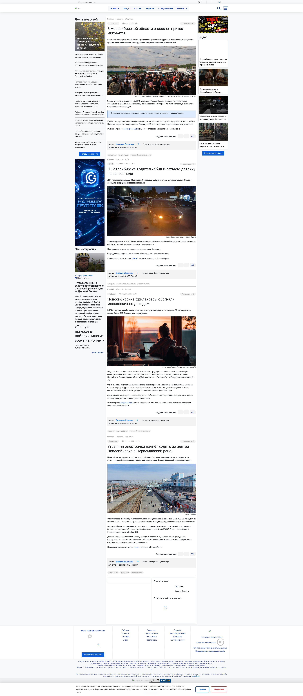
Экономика (152, 636)
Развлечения (151, 640)
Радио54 (149, 8)
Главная (110, 19)
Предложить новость (86, 2)
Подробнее (219, 689)
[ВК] (180, 136)
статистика (123, 155)
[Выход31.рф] (213, 24)
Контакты (182, 8)
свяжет (137, 547)
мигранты (112, 155)
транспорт (124, 572)
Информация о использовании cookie (210, 651)
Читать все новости (89, 154)
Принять (202, 689)
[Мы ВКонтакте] (90, 202)
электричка (113, 572)
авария (111, 284)
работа (124, 431)
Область (125, 636)
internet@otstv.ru (182, 591)
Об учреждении (178, 640)
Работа (128, 289)
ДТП (127, 159)
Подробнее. (195, 676)
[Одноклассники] (186, 136)
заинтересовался (131, 129)
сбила (134, 258)
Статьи (137, 8)
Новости (114, 8)
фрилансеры (113, 431)
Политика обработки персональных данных (210, 648)
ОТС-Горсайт (132, 147)
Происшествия (151, 633)
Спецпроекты (165, 8)
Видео (126, 8)
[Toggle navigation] (225, 8)
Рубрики (125, 630)
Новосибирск (143, 284)
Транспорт (129, 437)
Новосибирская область (141, 155)
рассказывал (126, 403)
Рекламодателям (177, 633)
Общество (129, 19)
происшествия (129, 284)
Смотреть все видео (213, 153)
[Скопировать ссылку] (193, 136)
